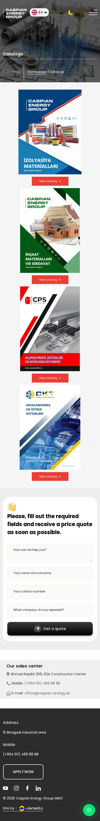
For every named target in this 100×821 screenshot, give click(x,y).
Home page (37, 71)
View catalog (48, 181)
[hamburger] (93, 12)
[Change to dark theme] (70, 12)
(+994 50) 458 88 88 (42, 683)
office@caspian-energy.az (47, 693)
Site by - (10, 808)
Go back (13, 71)
